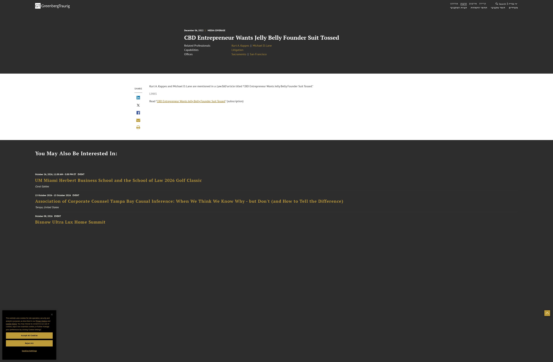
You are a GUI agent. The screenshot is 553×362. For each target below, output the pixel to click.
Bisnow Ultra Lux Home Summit (70, 222)
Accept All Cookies (29, 335)
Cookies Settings (29, 351)
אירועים (473, 3)
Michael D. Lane (262, 45)
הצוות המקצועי (458, 7)
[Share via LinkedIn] (138, 98)
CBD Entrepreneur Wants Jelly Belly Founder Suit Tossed (191, 101)
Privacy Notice (41, 321)
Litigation (237, 50)
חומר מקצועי (498, 7)
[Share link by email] (138, 120)
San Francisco (258, 54)
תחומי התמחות (479, 7)
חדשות (463, 3)
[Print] (138, 127)
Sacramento (239, 54)
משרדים (513, 7)
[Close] (52, 314)
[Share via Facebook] (138, 113)
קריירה (482, 3)
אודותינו (454, 3)
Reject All (29, 343)
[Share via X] (138, 105)
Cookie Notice (11, 324)
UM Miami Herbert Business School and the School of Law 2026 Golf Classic (118, 180)
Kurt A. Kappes (240, 45)
